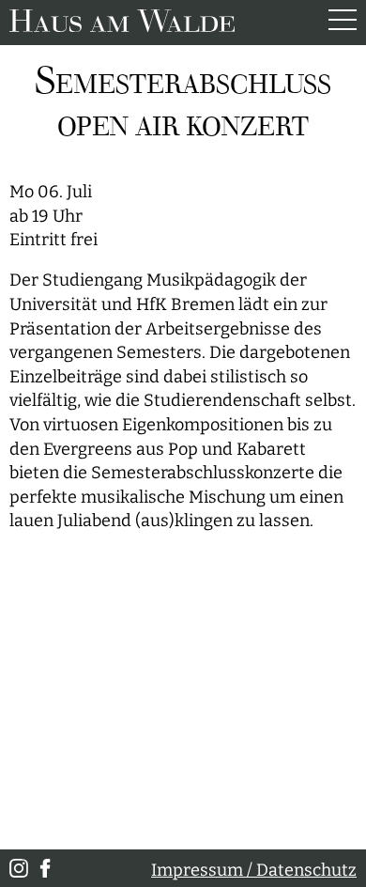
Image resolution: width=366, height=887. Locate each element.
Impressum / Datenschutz (254, 870)
